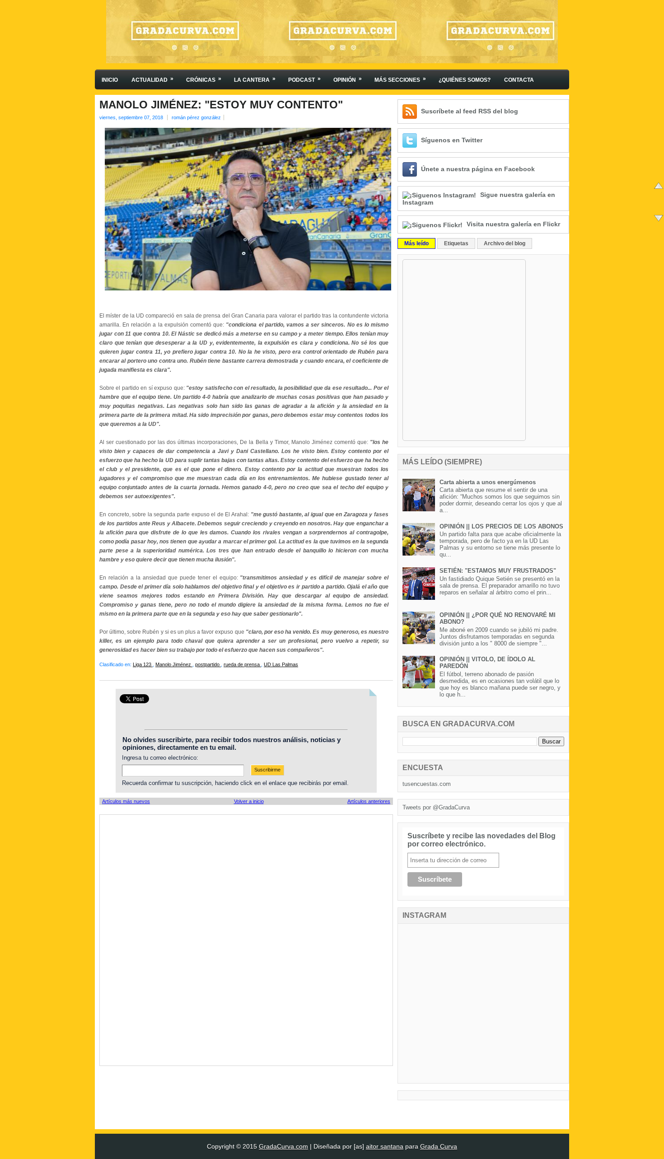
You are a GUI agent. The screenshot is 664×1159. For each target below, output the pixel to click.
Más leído (416, 243)
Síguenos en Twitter (451, 140)
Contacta (519, 80)
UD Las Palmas (281, 664)
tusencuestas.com (426, 783)
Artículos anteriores (368, 801)
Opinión (347, 79)
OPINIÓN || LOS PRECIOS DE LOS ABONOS (501, 526)
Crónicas (203, 79)
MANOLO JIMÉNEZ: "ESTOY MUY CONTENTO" (221, 104)
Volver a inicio (249, 801)
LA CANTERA (255, 79)
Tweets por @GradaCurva (436, 807)
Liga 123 (143, 664)
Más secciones (400, 79)
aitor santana (384, 1146)
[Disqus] (246, 939)
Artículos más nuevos (126, 801)
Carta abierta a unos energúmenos (488, 482)
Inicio (110, 80)
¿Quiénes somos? (465, 80)
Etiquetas (456, 243)
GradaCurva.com (283, 1146)
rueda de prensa (242, 664)
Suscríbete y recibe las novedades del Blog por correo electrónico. (481, 840)
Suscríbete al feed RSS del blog (469, 111)
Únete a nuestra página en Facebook (478, 169)
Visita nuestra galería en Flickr (513, 224)
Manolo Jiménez (173, 664)
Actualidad (152, 79)
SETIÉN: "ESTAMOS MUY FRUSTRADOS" (498, 570)
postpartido (208, 664)
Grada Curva (438, 1146)
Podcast (304, 79)
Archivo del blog (504, 243)
